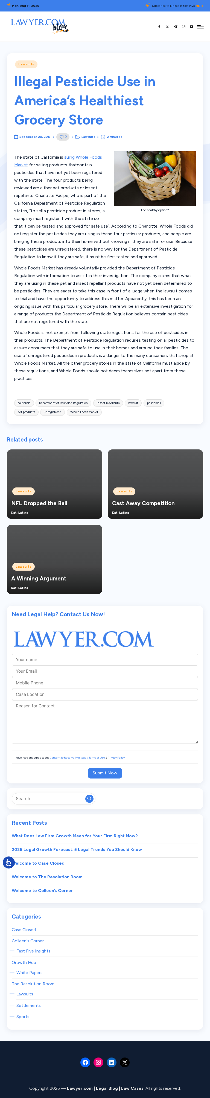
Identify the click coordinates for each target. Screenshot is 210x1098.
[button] (89, 799)
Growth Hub (24, 962)
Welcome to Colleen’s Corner (42, 890)
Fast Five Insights (33, 951)
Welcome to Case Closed (38, 863)
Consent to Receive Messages (69, 757)
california (24, 403)
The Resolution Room (33, 983)
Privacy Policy (116, 757)
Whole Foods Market (84, 412)
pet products (26, 412)
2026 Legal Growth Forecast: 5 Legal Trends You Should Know (77, 849)
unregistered (52, 412)
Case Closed (24, 929)
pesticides (154, 403)
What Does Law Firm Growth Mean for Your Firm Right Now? (75, 835)
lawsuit (133, 403)
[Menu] (200, 26)
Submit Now (105, 772)
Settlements (28, 1005)
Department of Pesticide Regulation (63, 403)
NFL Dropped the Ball (39, 503)
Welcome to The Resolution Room (47, 876)
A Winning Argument (38, 578)
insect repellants (108, 403)
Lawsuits (26, 64)
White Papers (29, 972)
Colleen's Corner (28, 940)
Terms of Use (97, 757)
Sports (22, 1016)
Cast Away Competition (143, 503)
